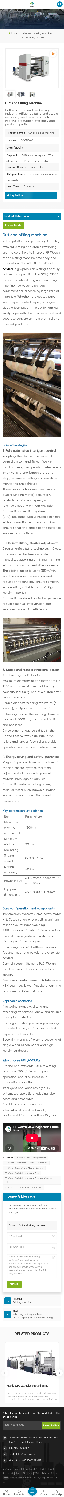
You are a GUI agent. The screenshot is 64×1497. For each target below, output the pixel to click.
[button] (59, 1372)
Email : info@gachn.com (22, 1454)
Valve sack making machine (37, 33)
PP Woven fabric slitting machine (31, 1158)
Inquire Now (16, 195)
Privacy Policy (49, 1473)
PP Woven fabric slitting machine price (22, 1173)
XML (36, 1473)
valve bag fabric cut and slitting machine (23, 1187)
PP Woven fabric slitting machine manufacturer (26, 1163)
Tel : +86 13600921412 (21, 1448)
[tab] (13, 225)
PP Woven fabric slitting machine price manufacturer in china (29, 1180)
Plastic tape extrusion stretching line (27, 1386)
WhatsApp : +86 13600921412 (25, 1460)
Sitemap (27, 1473)
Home (14, 33)
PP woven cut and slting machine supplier (24, 1168)
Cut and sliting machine (32, 1225)
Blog (17, 1473)
